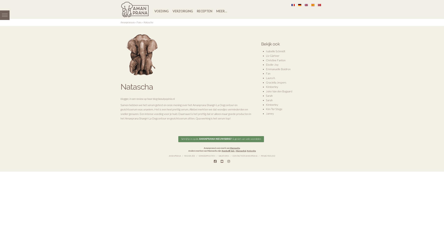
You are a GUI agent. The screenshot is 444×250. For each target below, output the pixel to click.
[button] (5, 15)
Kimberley (272, 86)
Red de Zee (189, 156)
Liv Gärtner (272, 55)
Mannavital (241, 150)
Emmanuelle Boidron (278, 69)
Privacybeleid (268, 156)
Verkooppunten (207, 156)
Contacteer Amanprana (245, 156)
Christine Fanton (275, 60)
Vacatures (224, 156)
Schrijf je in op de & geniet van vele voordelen (221, 138)
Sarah (269, 95)
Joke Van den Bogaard (279, 91)
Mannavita (235, 148)
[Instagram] (228, 161)
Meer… (221, 11)
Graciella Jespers (276, 82)
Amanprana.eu (128, 22)
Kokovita (251, 150)
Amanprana (175, 156)
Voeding (161, 11)
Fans (139, 22)
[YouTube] (222, 161)
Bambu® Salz (228, 150)
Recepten (204, 11)
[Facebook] (215, 161)
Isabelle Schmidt (275, 51)
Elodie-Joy (272, 64)
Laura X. (270, 78)
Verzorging (183, 11)
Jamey (270, 113)
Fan (268, 73)
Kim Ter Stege (274, 109)
